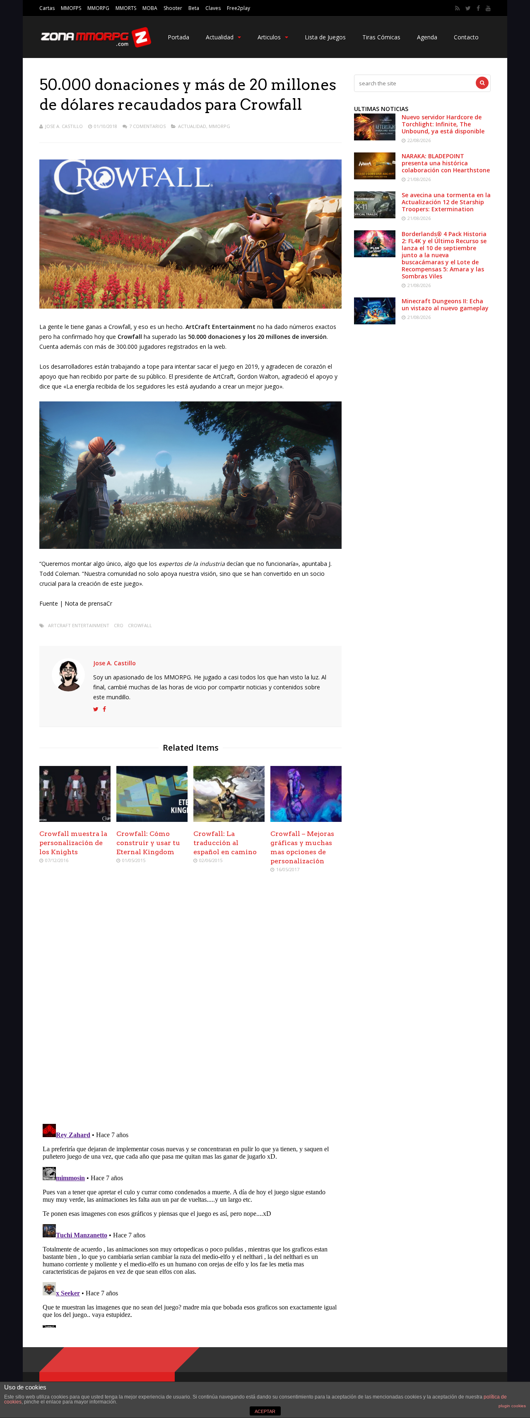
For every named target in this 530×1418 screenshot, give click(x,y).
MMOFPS (71, 8)
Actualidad (220, 37)
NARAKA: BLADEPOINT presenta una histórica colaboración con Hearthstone (446, 163)
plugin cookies (512, 1406)
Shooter (173, 8)
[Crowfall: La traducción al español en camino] (229, 820)
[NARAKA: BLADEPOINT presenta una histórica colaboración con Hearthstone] (374, 177)
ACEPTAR (265, 1411)
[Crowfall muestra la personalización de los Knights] (75, 820)
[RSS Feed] (457, 8)
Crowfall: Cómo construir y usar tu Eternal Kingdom (148, 843)
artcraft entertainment (78, 625)
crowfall (140, 625)
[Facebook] (478, 8)
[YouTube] (488, 8)
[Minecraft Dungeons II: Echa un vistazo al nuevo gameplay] (374, 322)
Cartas (47, 8)
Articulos (269, 37)
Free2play (238, 8)
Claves (213, 8)
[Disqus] (190, 999)
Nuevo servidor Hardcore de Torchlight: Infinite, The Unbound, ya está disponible (443, 124)
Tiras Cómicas (381, 37)
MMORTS (126, 8)
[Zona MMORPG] (95, 45)
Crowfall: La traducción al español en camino (225, 843)
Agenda (427, 37)
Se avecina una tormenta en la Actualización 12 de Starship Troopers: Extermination (446, 202)
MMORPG (98, 8)
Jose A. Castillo (64, 126)
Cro (118, 625)
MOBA (149, 8)
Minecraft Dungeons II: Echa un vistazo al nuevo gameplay (445, 304)
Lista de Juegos (325, 37)
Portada (178, 37)
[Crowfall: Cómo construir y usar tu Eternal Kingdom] (152, 820)
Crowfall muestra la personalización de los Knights (73, 843)
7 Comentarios (147, 126)
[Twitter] (468, 8)
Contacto (466, 37)
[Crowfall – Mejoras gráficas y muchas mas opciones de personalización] (306, 820)
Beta (193, 8)
